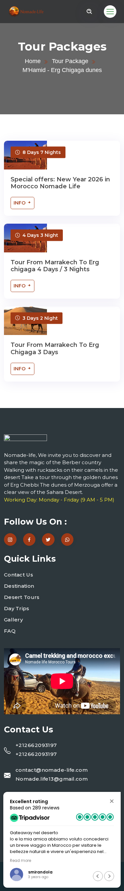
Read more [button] (20, 860)
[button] (112, 801)
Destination (19, 586)
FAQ (10, 631)
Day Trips (16, 608)
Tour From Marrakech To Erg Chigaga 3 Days (55, 348)
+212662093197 (36, 745)
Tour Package (70, 61)
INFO (20, 203)
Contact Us (18, 575)
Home (33, 61)
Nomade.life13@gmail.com (52, 779)
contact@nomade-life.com (52, 770)
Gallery (13, 619)
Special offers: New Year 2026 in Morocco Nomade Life (60, 183)
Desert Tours (22, 597)
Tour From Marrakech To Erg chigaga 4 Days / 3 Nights (55, 266)
